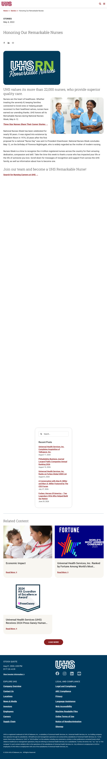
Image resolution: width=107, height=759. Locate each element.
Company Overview (12, 686)
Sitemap (59, 726)
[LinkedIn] (8, 42)
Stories (13, 11)
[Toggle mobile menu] (104, 4)
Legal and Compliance (65, 686)
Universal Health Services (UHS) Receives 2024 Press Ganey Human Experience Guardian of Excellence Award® (26, 621)
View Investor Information (13, 674)
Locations (7, 696)
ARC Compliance (63, 691)
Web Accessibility (63, 706)
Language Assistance (65, 701)
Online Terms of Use (64, 716)
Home (5, 11)
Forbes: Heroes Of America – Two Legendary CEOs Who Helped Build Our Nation (53, 496)
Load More (53, 642)
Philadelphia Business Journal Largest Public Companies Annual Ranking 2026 (53, 461)
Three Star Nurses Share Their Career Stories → (25, 124)
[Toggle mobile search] (100, 4)
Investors (7, 706)
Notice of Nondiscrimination (68, 721)
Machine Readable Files (66, 711)
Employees (8, 711)
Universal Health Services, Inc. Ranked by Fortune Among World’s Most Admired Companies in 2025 (78, 565)
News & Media (10, 701)
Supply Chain (9, 721)
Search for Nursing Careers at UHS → (20, 174)
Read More (10, 572)
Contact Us (8, 691)
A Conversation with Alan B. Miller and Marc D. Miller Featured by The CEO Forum (53, 483)
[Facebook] (4, 42)
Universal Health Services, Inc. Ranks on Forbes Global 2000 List (53, 472)
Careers (7, 716)
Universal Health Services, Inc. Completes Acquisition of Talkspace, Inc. (51, 449)
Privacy (58, 696)
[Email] (13, 42)
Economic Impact (16, 563)
